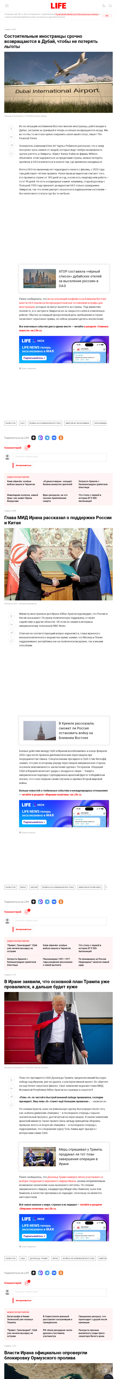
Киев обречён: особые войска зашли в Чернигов (21, 483)
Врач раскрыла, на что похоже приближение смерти (55, 498)
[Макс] (40, 438)
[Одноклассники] (61, 438)
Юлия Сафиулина (29, 368)
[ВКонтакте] (54, 438)
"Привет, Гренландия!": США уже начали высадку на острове (22, 948)
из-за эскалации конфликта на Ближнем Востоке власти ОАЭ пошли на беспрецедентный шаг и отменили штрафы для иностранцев (62, 302)
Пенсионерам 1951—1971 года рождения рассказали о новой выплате (57, 962)
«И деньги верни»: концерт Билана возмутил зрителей (57, 483)
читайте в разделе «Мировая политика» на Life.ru (51, 794)
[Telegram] (47, 438)
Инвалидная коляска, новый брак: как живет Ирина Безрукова (22, 498)
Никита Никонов (28, 833)
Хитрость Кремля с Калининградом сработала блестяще (93, 484)
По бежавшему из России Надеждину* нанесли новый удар (94, 962)
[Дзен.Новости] (33, 438)
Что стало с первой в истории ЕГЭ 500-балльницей (90, 498)
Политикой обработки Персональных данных (77, 14)
